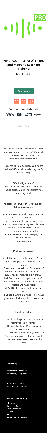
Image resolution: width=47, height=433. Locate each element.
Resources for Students (17, 417)
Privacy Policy (13, 406)
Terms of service (14, 409)
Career (10, 412)
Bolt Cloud (11, 415)
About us (11, 403)
